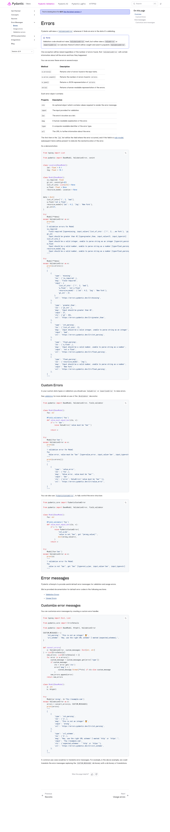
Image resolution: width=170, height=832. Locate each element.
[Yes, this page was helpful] (92, 774)
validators (49, 396)
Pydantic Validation (46, 4)
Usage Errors (51, 598)
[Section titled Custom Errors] (65, 386)
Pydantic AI (63, 4)
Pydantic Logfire (79, 4)
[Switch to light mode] (161, 4)
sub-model (119, 138)
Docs (28, 4)
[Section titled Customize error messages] (82, 606)
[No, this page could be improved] (96, 774)
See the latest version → (72, 12)
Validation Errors (52, 595)
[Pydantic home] (15, 3)
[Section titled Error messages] (71, 578)
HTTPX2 (92, 4)
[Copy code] (125, 153)
